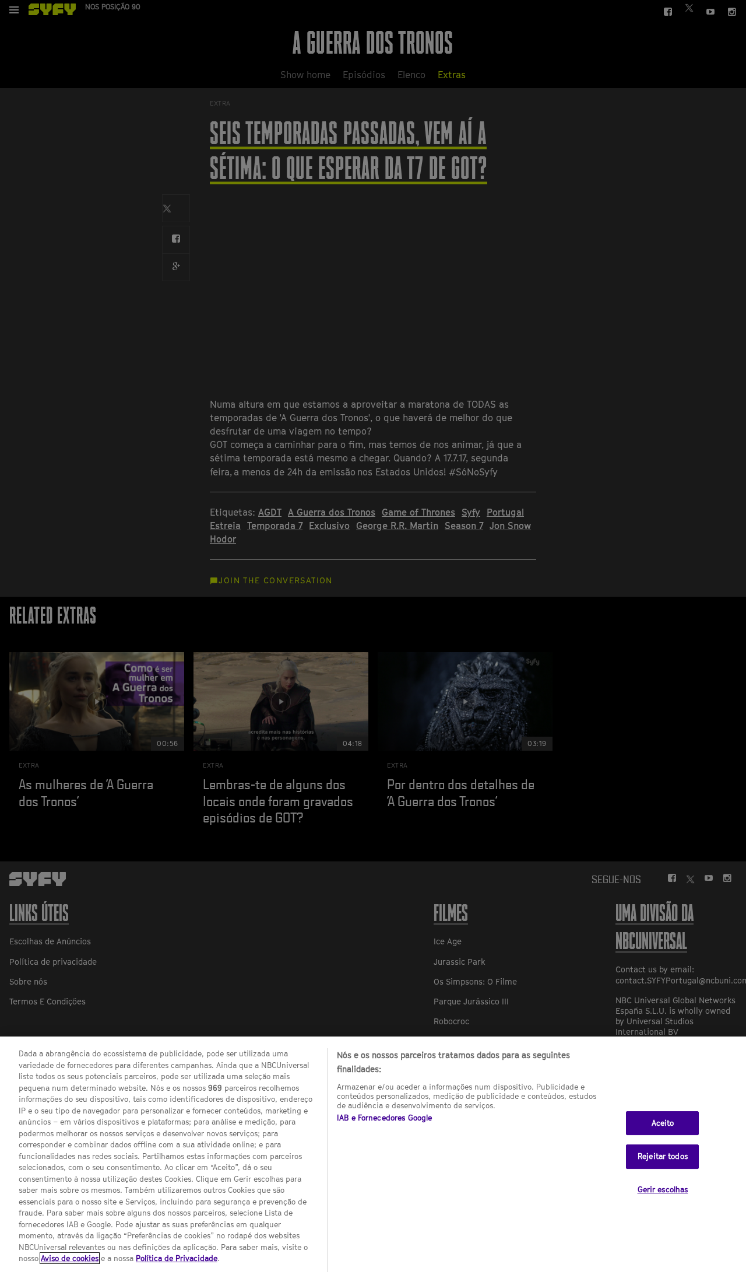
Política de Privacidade (176, 1258)
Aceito (663, 1123)
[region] (373, 1157)
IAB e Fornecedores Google (384, 1117)
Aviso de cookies (69, 1258)
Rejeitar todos (663, 1156)
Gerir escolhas (663, 1189)
